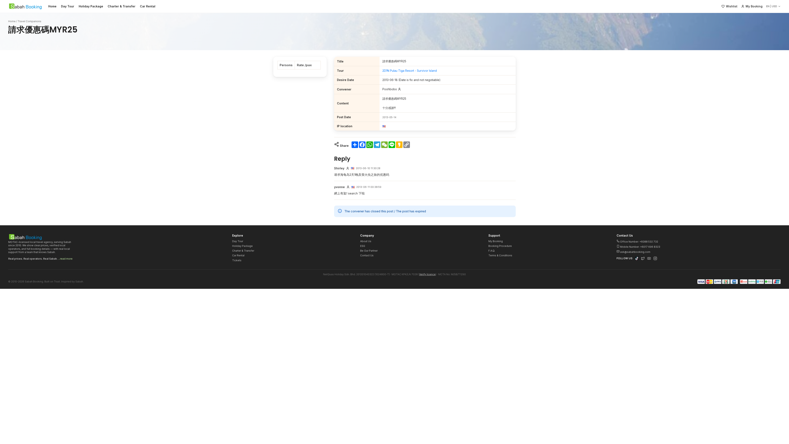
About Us (365, 241)
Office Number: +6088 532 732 (638, 241)
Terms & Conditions (500, 255)
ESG (362, 245)
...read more (65, 258)
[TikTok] (637, 258)
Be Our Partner (369, 250)
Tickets (236, 260)
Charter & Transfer (121, 6)
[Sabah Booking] (25, 6)
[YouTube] (649, 258)
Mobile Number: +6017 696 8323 (639, 246)
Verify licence (427, 274)
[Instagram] (655, 258)
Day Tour (67, 6)
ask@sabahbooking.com (635, 251)
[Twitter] (643, 258)
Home (52, 6)
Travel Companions (29, 21)
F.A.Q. (491, 250)
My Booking (495, 241)
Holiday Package (91, 6)
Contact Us (367, 255)
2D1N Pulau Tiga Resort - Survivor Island (409, 70)
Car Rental (147, 6)
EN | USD (771, 6)
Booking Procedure (500, 245)
